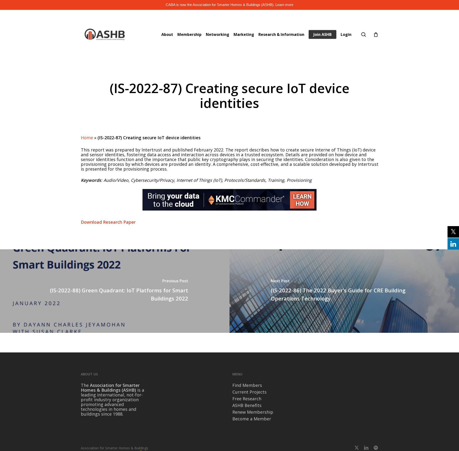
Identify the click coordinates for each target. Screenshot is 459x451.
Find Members (247, 385)
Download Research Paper (108, 222)
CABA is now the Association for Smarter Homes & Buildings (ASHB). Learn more (229, 5)
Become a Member (251, 418)
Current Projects (249, 392)
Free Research (246, 398)
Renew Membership (252, 412)
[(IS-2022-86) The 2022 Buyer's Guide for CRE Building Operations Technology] (344, 291)
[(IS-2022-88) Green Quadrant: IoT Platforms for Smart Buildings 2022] (115, 291)
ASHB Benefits (247, 405)
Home (87, 137)
